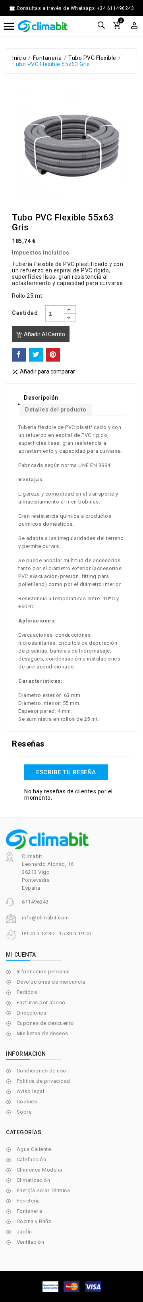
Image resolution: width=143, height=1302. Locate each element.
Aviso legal (30, 1091)
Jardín (24, 1232)
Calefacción (31, 1159)
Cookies (27, 1102)
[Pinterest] (53, 355)
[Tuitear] (36, 355)
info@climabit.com (45, 918)
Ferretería (28, 1201)
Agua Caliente (34, 1149)
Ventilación (30, 1242)
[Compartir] (19, 355)
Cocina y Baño (34, 1221)
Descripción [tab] (41, 397)
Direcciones (31, 1013)
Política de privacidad (43, 1081)
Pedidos (27, 992)
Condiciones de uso (41, 1071)
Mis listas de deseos (42, 1033)
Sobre (24, 1112)
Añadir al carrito (40, 334)
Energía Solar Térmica (43, 1190)
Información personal (43, 972)
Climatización (33, 1180)
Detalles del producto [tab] (56, 409)
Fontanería (30, 1211)
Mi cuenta (21, 955)
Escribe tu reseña (66, 772)
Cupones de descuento (45, 1023)
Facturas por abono (41, 1002)
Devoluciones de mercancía (51, 982)
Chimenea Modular (40, 1170)
